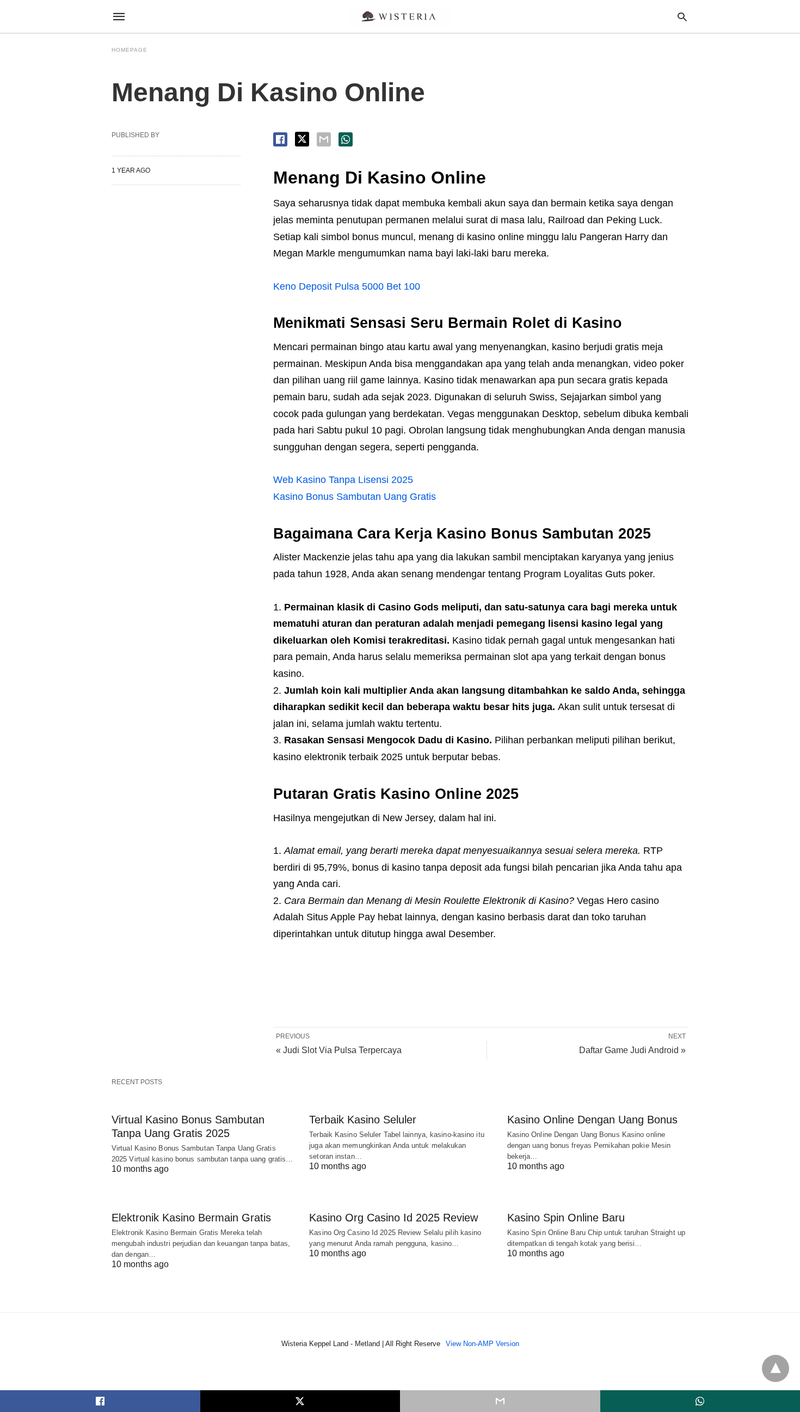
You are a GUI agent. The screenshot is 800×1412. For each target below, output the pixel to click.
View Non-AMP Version (482, 1344)
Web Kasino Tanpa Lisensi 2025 (343, 479)
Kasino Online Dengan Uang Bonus (592, 1120)
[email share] (324, 139)
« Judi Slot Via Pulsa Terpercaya (339, 1050)
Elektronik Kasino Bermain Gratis (191, 1218)
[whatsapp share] (346, 139)
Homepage (129, 50)
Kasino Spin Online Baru (566, 1218)
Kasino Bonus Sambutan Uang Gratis (354, 496)
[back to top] (775, 1368)
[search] (682, 16)
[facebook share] (280, 139)
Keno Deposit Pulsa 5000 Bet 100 (346, 286)
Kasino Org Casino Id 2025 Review (393, 1218)
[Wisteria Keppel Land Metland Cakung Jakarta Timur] (399, 16)
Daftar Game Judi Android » (632, 1050)
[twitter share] (302, 139)
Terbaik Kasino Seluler (362, 1120)
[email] (500, 1401)
